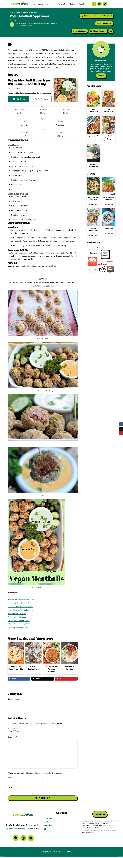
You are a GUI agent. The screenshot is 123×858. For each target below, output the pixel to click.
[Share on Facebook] (121, 424)
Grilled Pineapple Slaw (17, 613)
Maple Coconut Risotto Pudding (20, 610)
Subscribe (48, 825)
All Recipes (38, 4)
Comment (12, 737)
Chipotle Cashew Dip (27, 266)
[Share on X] (121, 429)
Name (11, 778)
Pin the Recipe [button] (98, 31)
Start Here (101, 76)
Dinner (49, 4)
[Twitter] (105, 4)
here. (54, 266)
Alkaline (72, 4)
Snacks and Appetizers (29, 12)
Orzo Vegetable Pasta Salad (18, 627)
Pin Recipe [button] (41, 99)
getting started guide (14, 828)
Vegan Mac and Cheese (17, 617)
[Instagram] (99, 4)
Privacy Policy (49, 818)
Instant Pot (60, 4)
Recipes (17, 12)
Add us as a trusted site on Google (96, 16)
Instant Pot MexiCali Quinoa (19, 624)
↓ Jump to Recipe (79, 31)
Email (10, 787)
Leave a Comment (32, 25)
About (81, 4)
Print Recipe (20, 99)
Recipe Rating (13, 728)
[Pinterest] (94, 4)
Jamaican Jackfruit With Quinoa (20, 606)
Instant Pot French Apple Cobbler (21, 603)
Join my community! (104, 23)
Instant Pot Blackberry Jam (19, 620)
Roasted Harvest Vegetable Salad (21, 599)
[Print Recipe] (110, 31)
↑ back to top (99, 814)
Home (11, 12)
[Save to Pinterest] (121, 433)
